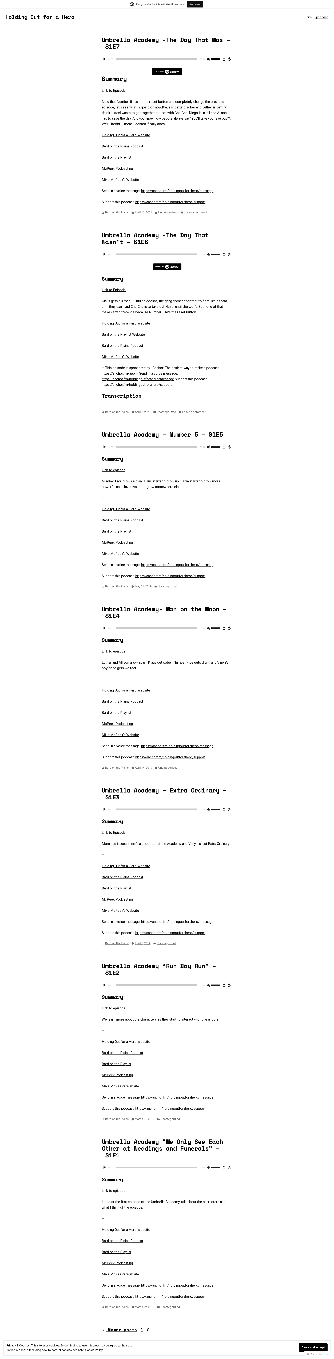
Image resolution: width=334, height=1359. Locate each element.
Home (308, 17)
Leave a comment (195, 213)
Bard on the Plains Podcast (122, 146)
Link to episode (113, 470)
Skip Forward (229, 59)
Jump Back (224, 59)
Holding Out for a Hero (40, 17)
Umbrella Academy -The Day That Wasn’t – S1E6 (155, 238)
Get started (195, 4)
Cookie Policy (94, 1350)
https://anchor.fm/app (118, 373)
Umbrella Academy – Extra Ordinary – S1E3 (164, 793)
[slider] (216, 59)
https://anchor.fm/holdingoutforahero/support (170, 202)
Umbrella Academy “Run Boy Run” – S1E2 (159, 969)
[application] (167, 59)
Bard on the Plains (117, 212)
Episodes (321, 17)
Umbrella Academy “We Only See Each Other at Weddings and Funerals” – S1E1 (162, 1148)
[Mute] (208, 59)
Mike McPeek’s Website (120, 180)
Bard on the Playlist (116, 157)
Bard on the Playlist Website (123, 334)
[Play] (104, 59)
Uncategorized (168, 212)
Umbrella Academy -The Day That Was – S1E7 (166, 43)
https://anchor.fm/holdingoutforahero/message (177, 191)
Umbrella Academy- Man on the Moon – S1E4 (164, 612)
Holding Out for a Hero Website (126, 135)
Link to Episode (114, 90)
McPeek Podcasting (117, 168)
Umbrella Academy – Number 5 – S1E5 (162, 434)
